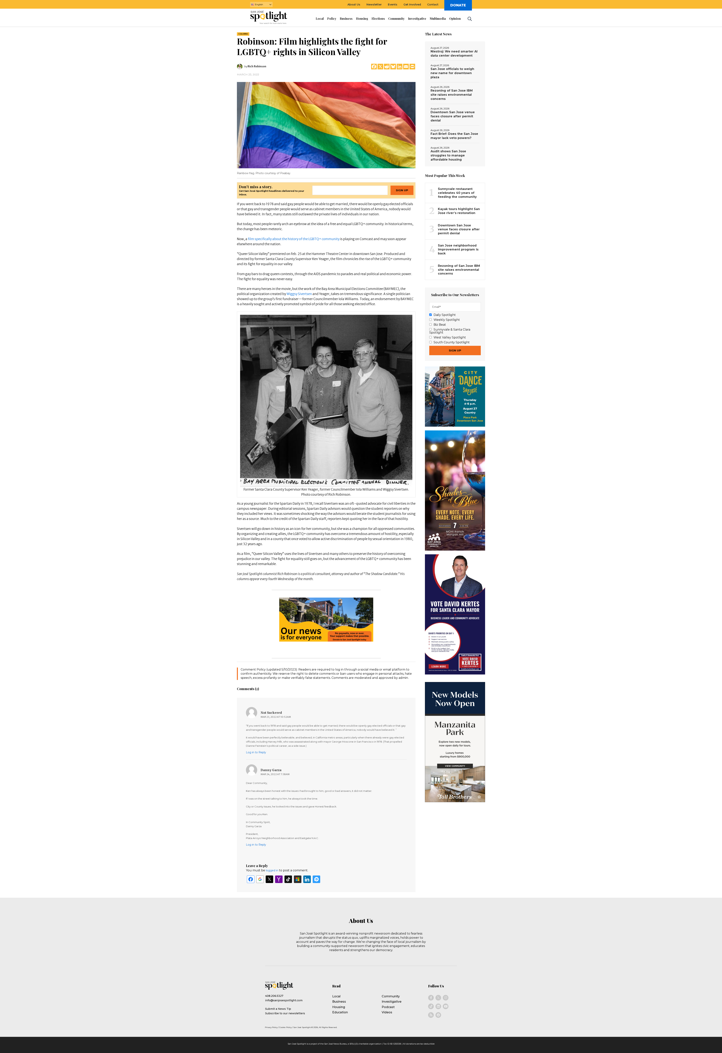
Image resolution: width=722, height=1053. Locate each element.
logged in (272, 870)
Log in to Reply (256, 752)
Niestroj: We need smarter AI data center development (454, 53)
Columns (243, 34)
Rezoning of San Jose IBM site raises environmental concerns (452, 95)
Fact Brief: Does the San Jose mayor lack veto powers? (454, 136)
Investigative (391, 1001)
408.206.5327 (274, 996)
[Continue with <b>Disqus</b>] (316, 879)
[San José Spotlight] (272, 18)
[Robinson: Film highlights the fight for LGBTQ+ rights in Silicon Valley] (326, 125)
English (259, 4)
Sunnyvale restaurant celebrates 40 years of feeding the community (457, 193)
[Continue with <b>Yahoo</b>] (279, 879)
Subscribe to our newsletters (285, 1013)
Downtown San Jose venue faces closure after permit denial (453, 116)
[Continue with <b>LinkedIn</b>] (307, 879)
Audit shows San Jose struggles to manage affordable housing (448, 155)
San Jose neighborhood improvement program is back (458, 249)
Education (340, 1012)
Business (339, 1001)
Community (391, 996)
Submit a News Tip (278, 1009)
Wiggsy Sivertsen (299, 294)
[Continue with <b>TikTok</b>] (288, 879)
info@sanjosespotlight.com (284, 1000)
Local (336, 996)
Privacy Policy (271, 1027)
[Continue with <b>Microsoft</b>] (297, 879)
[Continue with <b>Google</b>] (260, 879)
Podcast (388, 1007)
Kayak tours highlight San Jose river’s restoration (459, 211)
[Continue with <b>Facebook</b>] (250, 879)
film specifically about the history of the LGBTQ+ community (294, 239)
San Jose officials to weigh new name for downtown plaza (452, 73)
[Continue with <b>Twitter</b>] (269, 879)
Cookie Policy (285, 1027)
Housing (338, 1007)
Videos (387, 1012)
